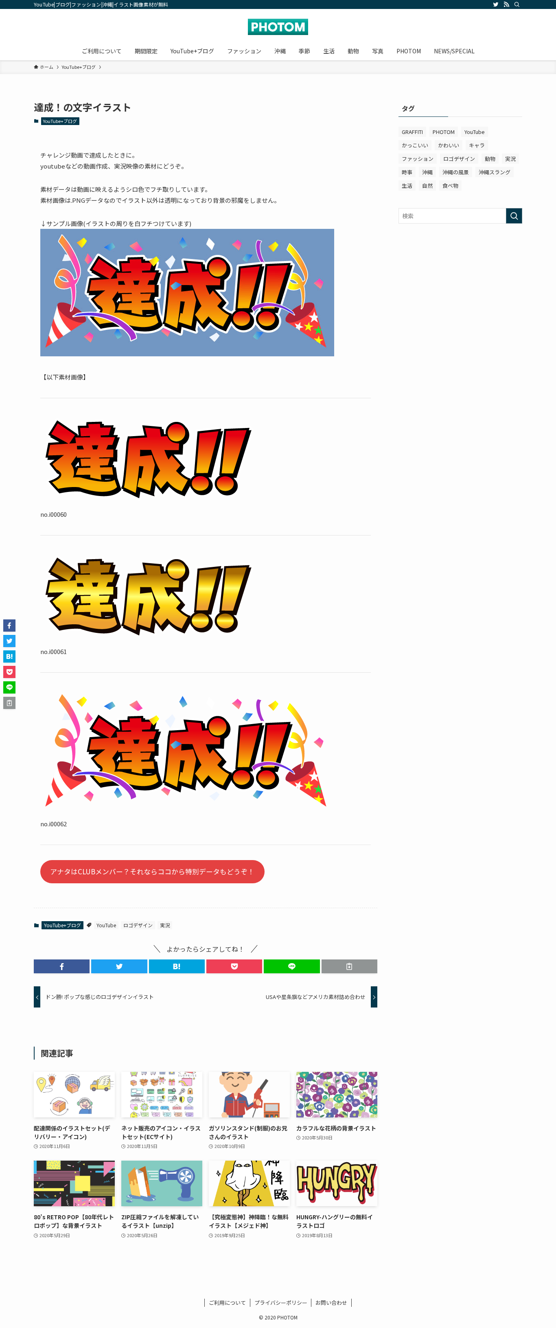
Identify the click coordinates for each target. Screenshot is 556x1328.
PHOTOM (444, 132)
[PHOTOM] (278, 27)
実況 (165, 925)
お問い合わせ (331, 1302)
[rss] (506, 4)
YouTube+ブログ (60, 121)
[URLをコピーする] (349, 966)
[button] (62, 966)
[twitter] (495, 4)
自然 (427, 185)
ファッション (417, 158)
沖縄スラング (494, 172)
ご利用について (227, 1302)
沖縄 (427, 172)
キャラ (477, 145)
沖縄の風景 (455, 172)
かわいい (448, 145)
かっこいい (415, 145)
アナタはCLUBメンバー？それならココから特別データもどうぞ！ (152, 871)
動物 (490, 158)
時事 (407, 172)
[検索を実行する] (514, 216)
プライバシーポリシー (280, 1302)
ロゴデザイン (138, 925)
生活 (407, 185)
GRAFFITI (412, 132)
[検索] (517, 4)
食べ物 (450, 185)
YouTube (106, 925)
